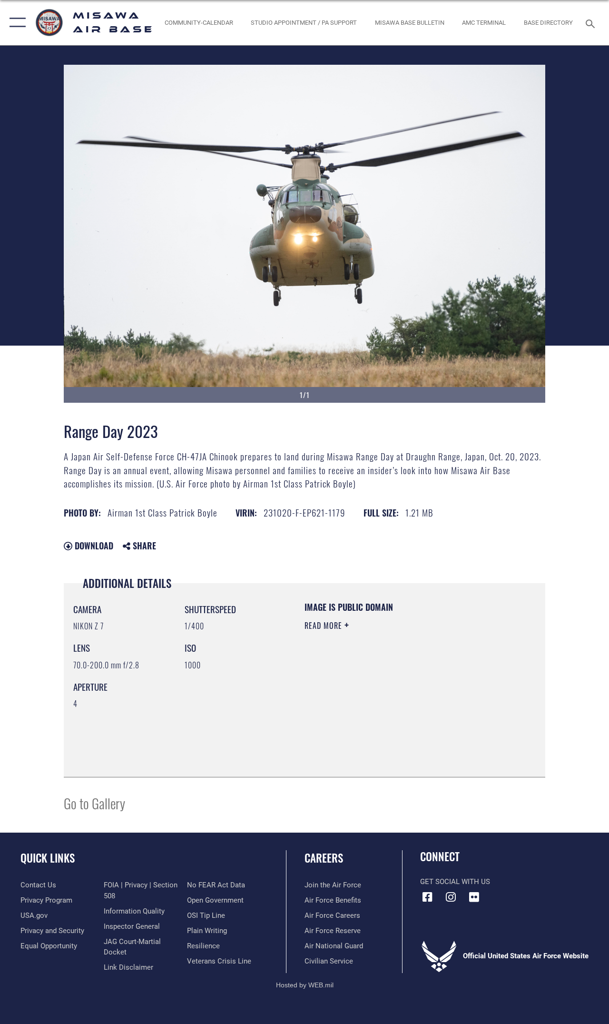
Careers (323, 858)
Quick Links (47, 858)
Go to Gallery (94, 803)
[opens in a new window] (474, 897)
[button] (15, 22)
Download (92, 545)
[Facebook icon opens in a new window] (427, 897)
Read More (324, 625)
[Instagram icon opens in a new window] (450, 897)
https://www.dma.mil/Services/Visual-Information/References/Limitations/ (389, 706)
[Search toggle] (592, 22)
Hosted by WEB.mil (305, 985)
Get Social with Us (455, 881)
